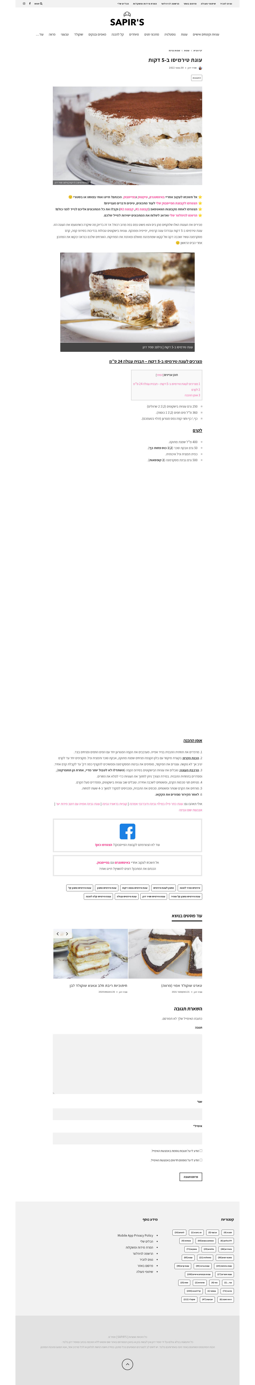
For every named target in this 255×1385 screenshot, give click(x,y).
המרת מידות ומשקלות (145, 3)
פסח (184, 1282)
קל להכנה (118, 34)
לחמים (179, 1232)
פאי (214, 1282)
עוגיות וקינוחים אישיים (206, 34)
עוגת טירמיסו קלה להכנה (98, 896)
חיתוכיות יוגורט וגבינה (185, 985)
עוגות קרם (183, 1266)
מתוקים (191, 1249)
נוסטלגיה (169, 34)
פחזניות (200, 1282)
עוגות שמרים (224, 1274)
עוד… (39, 34)
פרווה (52, 34)
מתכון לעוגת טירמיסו (163, 887)
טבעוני (65, 34)
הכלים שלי (123, 3)
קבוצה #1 (141, 209)
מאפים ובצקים (97, 34)
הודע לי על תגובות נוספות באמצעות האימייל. (175, 1151)
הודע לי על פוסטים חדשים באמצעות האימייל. (174, 1160)
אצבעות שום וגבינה (190, 810)
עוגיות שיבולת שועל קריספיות (105, 985)
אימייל (197, 1126)
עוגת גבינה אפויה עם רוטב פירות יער (78, 804)
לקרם (195, 390)
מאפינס (186, 1240)
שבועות (207, 1299)
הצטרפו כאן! (103, 845)
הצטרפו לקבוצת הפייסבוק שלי (176, 203)
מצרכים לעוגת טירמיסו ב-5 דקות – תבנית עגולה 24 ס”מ (166, 384)
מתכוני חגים (151, 34)
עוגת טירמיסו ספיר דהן (153, 896)
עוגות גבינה (202, 1266)
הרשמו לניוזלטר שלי (183, 215)
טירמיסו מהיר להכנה (190, 887)
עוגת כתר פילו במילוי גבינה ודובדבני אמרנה (156, 804)
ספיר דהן (192, 67)
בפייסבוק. (129, 197)
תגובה (198, 1027)
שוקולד (78, 34)
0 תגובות (197, 77)
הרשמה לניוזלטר (170, 3)
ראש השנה (226, 1299)
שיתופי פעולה (208, 3)
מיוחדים (134, 34)
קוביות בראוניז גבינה (114, 804)
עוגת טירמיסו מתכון (106, 887)
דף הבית (198, 50)
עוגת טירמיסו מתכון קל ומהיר (185, 896)
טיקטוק (143, 197)
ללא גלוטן (226, 1240)
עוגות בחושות (224, 1266)
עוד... (228, 1282)
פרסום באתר (190, 3)
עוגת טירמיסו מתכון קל (79, 887)
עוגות (184, 34)
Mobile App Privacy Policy (135, 1235)
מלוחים (209, 1249)
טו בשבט (196, 1232)
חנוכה (228, 1232)
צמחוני (211, 1291)
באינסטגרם (157, 197)
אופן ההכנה (192, 395)
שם (199, 1102)
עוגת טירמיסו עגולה (126, 896)
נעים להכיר (226, 3)
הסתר (160, 375)
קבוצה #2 (126, 209)
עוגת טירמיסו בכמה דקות (134, 887)
